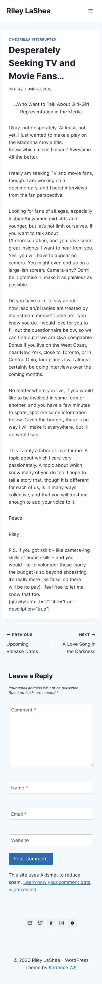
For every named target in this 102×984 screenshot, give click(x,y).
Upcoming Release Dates (22, 643)
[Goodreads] (72, 923)
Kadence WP (63, 967)
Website (20, 840)
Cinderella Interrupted (32, 39)
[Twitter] (40, 923)
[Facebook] (51, 923)
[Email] (29, 923)
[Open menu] (90, 10)
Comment (23, 710)
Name (19, 788)
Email (19, 814)
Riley (18, 89)
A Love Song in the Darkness (79, 643)
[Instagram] (61, 923)
